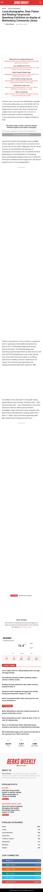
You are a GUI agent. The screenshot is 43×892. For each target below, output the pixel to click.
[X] (15, 600)
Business (5, 788)
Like (8, 739)
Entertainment (14, 9)
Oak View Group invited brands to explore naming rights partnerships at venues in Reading (11, 793)
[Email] (29, 600)
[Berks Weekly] (3, 24)
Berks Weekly (10, 24)
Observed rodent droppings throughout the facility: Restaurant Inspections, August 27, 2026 (12, 809)
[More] (38, 600)
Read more (5, 799)
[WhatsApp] (20, 600)
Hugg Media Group (18, 890)
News (4, 9)
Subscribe (35, 739)
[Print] (34, 600)
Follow (21, 739)
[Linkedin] (25, 600)
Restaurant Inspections (11, 804)
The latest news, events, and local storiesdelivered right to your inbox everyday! (21, 126)
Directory (29, 706)
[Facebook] (11, 600)
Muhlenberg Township (25, 595)
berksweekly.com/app (25, 627)
